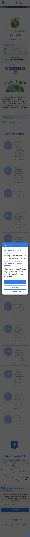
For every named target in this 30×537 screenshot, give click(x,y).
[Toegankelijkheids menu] (28, 535)
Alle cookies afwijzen (15, 291)
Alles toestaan (15, 282)
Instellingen (15, 287)
